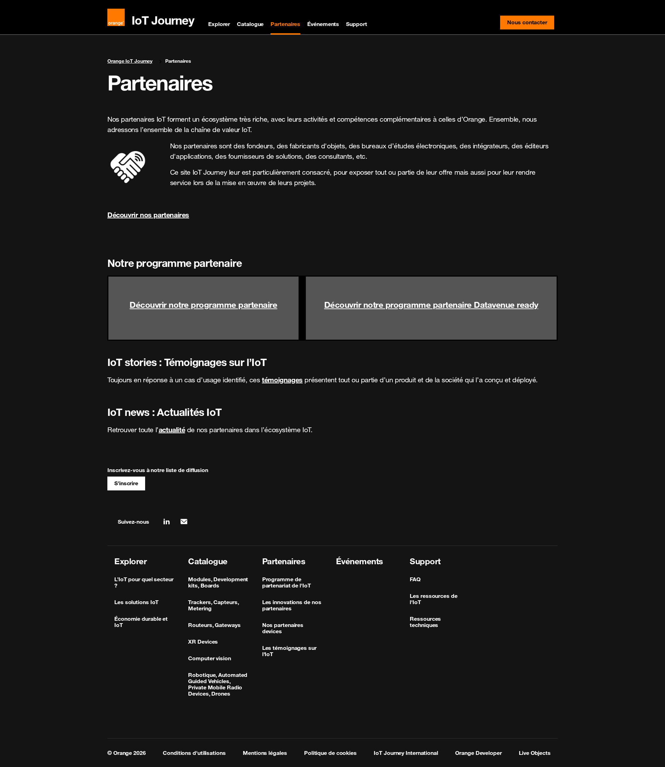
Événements (323, 23)
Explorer (219, 23)
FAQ (415, 579)
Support (356, 23)
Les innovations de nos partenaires (291, 605)
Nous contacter (530, 24)
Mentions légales (265, 752)
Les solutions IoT (136, 602)
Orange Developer (478, 752)
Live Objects (535, 752)
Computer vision (209, 658)
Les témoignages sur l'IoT (289, 650)
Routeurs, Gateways (214, 624)
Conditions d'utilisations (194, 752)
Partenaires (285, 23)
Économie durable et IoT (141, 621)
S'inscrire (126, 483)
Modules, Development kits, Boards (218, 582)
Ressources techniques (425, 621)
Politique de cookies (330, 752)
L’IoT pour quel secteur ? (144, 582)
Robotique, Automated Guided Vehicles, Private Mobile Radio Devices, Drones (217, 684)
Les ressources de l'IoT (433, 598)
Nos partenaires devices (283, 628)
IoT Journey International (406, 752)
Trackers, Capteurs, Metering (213, 605)
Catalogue (250, 23)
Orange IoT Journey (129, 61)
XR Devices (203, 641)
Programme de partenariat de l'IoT (286, 582)
